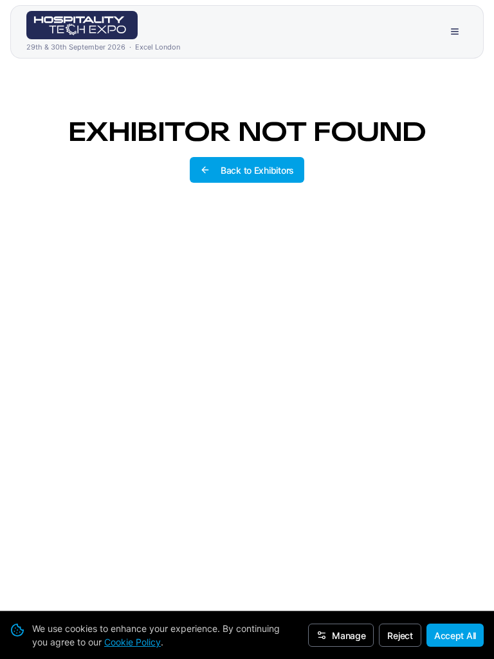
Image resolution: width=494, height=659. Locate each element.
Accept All (455, 635)
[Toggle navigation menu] (455, 31)
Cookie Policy (132, 641)
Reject (399, 635)
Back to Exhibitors (257, 170)
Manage (348, 635)
